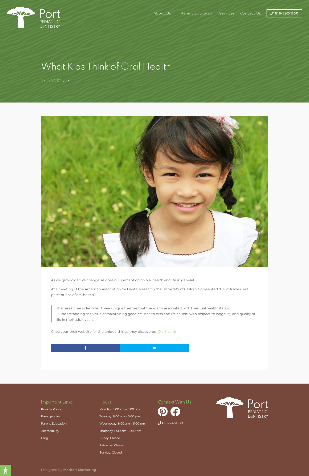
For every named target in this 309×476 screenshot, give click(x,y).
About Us (162, 13)
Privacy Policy (51, 409)
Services (227, 13)
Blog (44, 438)
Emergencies (50, 416)
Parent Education (197, 13)
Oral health (167, 332)
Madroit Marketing (79, 470)
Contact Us (250, 13)
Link (66, 80)
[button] (5, 470)
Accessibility (50, 431)
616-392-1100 (172, 423)
